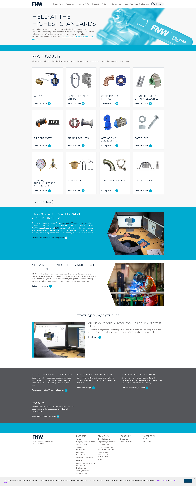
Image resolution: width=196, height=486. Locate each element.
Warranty (101, 459)
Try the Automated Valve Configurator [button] (48, 238)
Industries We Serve (100, 4)
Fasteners (79, 460)
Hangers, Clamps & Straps (85, 442)
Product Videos (103, 444)
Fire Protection (81, 468)
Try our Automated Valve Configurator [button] (48, 390)
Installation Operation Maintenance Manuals (106, 448)
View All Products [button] (43, 202)
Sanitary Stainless (82, 471)
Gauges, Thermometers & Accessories (85, 464)
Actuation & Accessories (84, 458)
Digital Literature (104, 439)
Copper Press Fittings (84, 444)
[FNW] (37, 4)
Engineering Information (107, 442)
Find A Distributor (126, 442)
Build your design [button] (84, 388)
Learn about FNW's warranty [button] (44, 416)
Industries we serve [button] (40, 286)
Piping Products (82, 455)
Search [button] (159, 4)
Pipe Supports (81, 452)
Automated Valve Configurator (136, 4)
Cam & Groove (81, 473)
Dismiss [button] (188, 481)
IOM (57, 228)
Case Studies (146, 441)
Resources (70, 4)
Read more (93, 337)
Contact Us (116, 4)
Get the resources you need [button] (133, 388)
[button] (194, 478)
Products (57, 4)
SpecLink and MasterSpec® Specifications (103, 454)
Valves (78, 439)
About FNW (84, 4)
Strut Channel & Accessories (81, 448)
